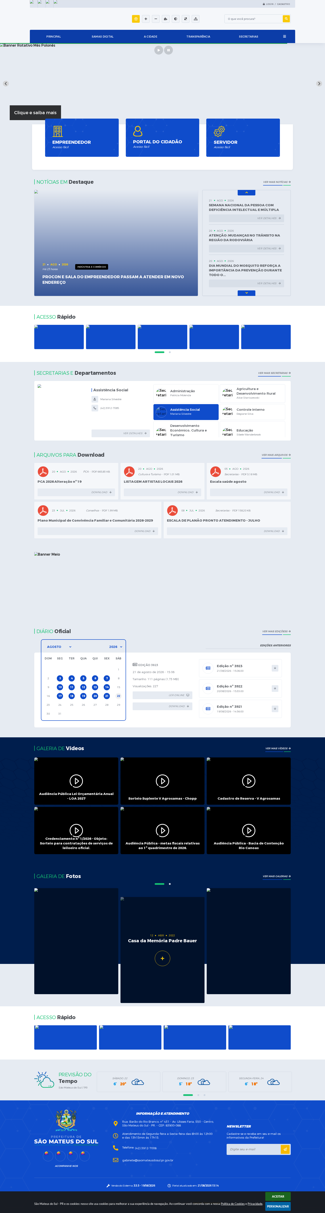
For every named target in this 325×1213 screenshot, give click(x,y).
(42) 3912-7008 (146, 1148)
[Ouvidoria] (162, 337)
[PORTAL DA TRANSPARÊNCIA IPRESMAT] (259, 1037)
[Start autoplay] (158, 50)
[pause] (168, 50)
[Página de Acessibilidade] (135, 19)
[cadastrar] (285, 1149)
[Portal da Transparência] (59, 337)
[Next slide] (319, 84)
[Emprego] (214, 337)
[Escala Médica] (266, 337)
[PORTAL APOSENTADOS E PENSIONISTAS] (195, 1037)
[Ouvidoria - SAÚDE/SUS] (111, 337)
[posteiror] (246, 293)
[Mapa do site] (195, 19)
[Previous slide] (6, 84)
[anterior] (246, 192)
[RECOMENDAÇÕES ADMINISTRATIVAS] (130, 1037)
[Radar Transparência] (65, 1037)
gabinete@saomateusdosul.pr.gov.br (147, 1160)
